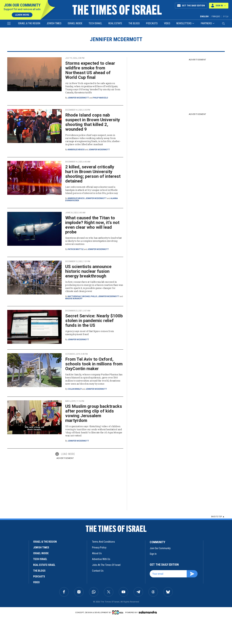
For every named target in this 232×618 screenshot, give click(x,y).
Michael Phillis (89, 296)
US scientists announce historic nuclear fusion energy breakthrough (88, 271)
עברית (225, 16)
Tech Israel (95, 23)
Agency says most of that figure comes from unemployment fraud (89, 332)
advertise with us (101, 559)
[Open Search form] (223, 23)
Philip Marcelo (100, 98)
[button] (218, 6)
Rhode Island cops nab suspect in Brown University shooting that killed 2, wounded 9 (92, 122)
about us (97, 553)
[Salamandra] (148, 612)
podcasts (39, 576)
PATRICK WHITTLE (76, 249)
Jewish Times (54, 23)
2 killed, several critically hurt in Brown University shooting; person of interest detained (93, 174)
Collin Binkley (75, 389)
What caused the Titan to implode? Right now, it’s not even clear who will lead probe (92, 225)
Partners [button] (206, 23)
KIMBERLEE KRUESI (76, 150)
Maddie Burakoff (73, 299)
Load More (68, 454)
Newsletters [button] (184, 23)
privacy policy (99, 547)
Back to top (216, 517)
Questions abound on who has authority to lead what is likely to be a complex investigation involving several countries (93, 241)
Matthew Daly (75, 296)
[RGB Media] (118, 612)
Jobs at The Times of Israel (106, 564)
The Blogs (134, 23)
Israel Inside (75, 23)
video (36, 582)
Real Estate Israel (44, 564)
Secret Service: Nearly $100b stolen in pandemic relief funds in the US (94, 320)
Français (216, 16)
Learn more (22, 15)
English (204, 16)
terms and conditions (103, 541)
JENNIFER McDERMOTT (78, 98)
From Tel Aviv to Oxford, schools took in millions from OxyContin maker (94, 364)
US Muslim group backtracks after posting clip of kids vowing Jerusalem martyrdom (93, 413)
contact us (97, 570)
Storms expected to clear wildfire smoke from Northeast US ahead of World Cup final (90, 70)
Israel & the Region (29, 23)
